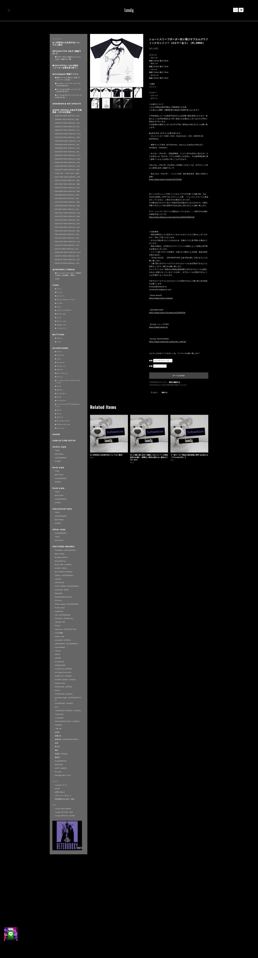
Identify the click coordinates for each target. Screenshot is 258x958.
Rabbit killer (60, 683)
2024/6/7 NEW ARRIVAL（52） (67, 209)
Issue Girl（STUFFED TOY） (66, 629)
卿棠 (56, 750)
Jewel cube (59, 636)
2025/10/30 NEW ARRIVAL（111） (68, 141)
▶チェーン (59, 377)
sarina (57, 690)
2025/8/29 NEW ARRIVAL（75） (68, 148)
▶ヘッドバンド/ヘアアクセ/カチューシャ (67, 405)
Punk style (58, 488)
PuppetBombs (61, 761)
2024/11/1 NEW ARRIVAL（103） (68, 180)
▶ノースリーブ (60, 328)
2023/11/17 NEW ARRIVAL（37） (68, 260)
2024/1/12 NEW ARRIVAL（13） (67, 245)
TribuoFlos (59, 714)
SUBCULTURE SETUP (64, 440)
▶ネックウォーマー (62, 421)
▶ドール (58, 414)
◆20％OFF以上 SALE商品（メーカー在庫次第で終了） (65, 66)
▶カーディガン (60, 314)
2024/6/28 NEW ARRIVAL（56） (68, 206)
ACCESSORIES (60, 348)
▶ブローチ (59, 370)
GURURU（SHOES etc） (65, 618)
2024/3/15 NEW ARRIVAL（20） (68, 231)
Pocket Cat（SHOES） (64, 669)
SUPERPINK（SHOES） (64, 703)
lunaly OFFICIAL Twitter (65, 816)
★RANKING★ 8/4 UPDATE (66, 104)
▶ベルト (58, 359)
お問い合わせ (60, 792)
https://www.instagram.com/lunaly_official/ (167, 342)
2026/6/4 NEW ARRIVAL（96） (67, 119)
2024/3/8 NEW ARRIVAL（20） (67, 234)
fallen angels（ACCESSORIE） (67, 604)
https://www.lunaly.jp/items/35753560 (165, 179)
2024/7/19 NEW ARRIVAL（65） (68, 202)
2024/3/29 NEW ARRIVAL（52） (68, 227)
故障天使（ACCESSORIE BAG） (67, 739)
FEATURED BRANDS (63, 546)
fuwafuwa (59, 611)
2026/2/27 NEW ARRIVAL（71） (67, 130)
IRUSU (57, 626)
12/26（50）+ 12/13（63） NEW (67, 173)
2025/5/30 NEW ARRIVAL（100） (68, 159)
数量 (151, 366)
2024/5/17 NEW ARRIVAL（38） (68, 216)
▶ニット (58, 317)
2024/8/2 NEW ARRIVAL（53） (67, 198)
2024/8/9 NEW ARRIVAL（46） (67, 195)
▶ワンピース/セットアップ (65, 300)
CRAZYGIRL (60, 582)
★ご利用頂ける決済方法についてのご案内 (66, 43)
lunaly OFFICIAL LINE (64, 812)
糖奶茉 (57, 757)
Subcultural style (62, 509)
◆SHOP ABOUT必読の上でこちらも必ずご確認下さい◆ (68, 58)
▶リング (58, 386)
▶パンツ (58, 342)
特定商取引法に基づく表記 (64, 799)
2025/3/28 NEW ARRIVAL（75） (68, 166)
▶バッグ (58, 352)
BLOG (57, 789)
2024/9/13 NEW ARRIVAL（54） (68, 188)
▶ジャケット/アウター (63, 310)
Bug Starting (60, 561)
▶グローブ (59, 417)
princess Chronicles (63, 672)
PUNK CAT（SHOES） (64, 676)
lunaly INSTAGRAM (63, 809)
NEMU (57, 654)
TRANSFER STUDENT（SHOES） (68, 711)
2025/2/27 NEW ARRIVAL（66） (68, 170)
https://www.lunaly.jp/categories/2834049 (167, 313)
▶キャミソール (60, 321)
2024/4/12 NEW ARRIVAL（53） (68, 224)
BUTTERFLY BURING (63, 572)
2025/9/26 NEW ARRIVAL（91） (67, 145)
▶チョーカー (60, 355)
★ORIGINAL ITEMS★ (63, 269)
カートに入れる (179, 375)
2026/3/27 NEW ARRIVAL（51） (67, 127)
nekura (58, 651)
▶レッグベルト (60, 393)
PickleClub (59, 662)
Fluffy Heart (60, 608)
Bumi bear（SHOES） (64, 564)
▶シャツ (58, 289)
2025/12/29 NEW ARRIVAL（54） (68, 134)
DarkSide (58, 593)
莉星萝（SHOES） (62, 754)
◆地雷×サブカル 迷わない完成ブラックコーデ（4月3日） (67, 79)
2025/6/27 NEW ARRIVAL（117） (68, 155)
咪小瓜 (57, 747)
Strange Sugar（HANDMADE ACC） (68, 699)
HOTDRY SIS (60, 622)
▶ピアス (58, 410)
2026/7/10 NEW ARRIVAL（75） (67, 116)
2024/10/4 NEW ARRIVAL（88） (68, 184)
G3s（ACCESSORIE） (63, 615)
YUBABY (58, 725)
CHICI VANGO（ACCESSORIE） (67, 586)
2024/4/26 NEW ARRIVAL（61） (68, 220)
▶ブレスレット (60, 366)
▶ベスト (58, 307)
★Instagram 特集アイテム (65, 74)
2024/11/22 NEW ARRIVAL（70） (68, 177)
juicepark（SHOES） (63, 640)
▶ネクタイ (59, 390)
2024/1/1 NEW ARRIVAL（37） (67, 249)
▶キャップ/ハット (62, 373)
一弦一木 (58, 729)
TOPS (57, 279)
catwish (58, 579)
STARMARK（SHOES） (64, 694)
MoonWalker (60, 647)
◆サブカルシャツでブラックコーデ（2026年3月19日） (68, 85)
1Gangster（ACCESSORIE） (66, 550)
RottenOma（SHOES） (64, 687)
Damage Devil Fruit (63, 775)
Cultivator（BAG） (62, 590)
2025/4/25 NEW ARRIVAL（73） (68, 162)
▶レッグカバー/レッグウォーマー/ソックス (67, 382)
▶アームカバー (60, 401)
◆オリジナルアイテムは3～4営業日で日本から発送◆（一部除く (68, 274)
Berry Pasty (60, 554)
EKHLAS (58, 600)
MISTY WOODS (61, 768)
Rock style (58, 467)
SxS (56, 707)
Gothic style (59, 447)
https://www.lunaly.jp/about (161, 298)
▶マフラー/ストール (62, 424)
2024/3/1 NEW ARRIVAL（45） (67, 238)
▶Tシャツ (58, 292)
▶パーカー (59, 303)
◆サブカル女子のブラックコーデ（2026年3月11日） (68, 96)
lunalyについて (61, 785)
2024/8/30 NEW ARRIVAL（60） (68, 191)
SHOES (56, 434)
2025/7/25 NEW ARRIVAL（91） (67, 152)
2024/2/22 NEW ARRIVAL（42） (68, 242)
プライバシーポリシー (63, 795)
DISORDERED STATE (63, 597)
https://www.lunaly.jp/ (158, 327)
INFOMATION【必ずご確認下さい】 (66, 52)
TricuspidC (59, 718)
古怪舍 (57, 732)
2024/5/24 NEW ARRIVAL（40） (68, 213)
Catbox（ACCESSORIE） (64, 575)
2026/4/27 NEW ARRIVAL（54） (68, 123)
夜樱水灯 (58, 736)
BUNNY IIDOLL (61, 568)
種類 (151, 361)
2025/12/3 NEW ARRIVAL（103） (68, 137)
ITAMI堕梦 (59, 633)
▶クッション (60, 428)
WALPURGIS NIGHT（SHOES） (67, 721)
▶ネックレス (60, 362)
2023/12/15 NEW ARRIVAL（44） (68, 252)
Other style (59, 529)
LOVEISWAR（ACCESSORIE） (67, 644)
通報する (165, 392)
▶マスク (58, 397)
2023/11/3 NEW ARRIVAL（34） (67, 263)
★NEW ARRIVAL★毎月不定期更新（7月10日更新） (67, 111)
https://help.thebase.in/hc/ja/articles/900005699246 (172, 217)
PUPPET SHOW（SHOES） (66, 680)
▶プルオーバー (60, 325)
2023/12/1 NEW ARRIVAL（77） (67, 256)
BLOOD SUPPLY (61, 557)
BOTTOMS (58, 335)
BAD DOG (59, 764)
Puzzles (58, 772)
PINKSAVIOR (60, 665)
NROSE (58, 658)
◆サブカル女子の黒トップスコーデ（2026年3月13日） (68, 90)
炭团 (56, 743)
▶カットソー (60, 296)
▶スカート (59, 338)
